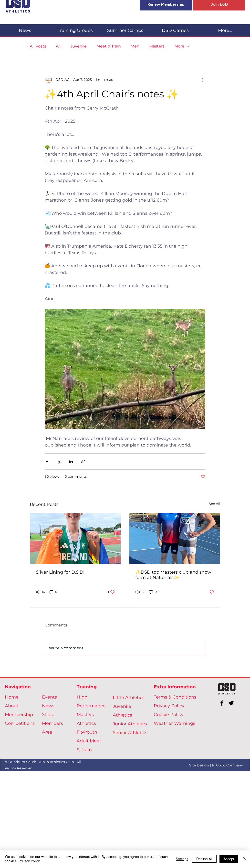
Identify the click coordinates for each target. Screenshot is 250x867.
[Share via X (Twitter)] (59, 461)
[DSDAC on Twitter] (231, 703)
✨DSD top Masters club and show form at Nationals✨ (173, 574)
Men (135, 46)
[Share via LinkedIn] (71, 461)
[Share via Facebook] (47, 461)
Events (49, 697)
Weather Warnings (174, 723)
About (11, 706)
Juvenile (78, 46)
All (58, 46)
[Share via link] (83, 461)
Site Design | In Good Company (216, 765)
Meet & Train (108, 46)
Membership (19, 714)
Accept (229, 858)
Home (12, 697)
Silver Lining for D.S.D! (60, 572)
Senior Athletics (130, 732)
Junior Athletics (130, 724)
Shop (47, 714)
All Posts (38, 46)
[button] (75, 28)
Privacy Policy (169, 706)
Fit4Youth (87, 732)
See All (214, 504)
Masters (157, 46)
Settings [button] (182, 858)
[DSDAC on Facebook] (222, 703)
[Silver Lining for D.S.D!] (75, 538)
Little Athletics (129, 697)
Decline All (204, 858)
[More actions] (202, 80)
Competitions (20, 723)
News (48, 706)
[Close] (244, 858)
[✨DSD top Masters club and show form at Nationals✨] (174, 538)
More (179, 46)
